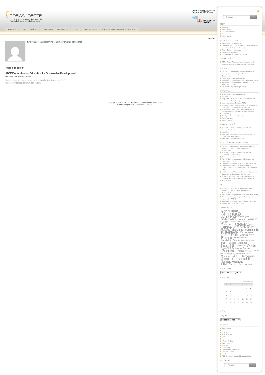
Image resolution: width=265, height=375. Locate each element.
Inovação (232, 243)
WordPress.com (227, 118)
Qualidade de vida (241, 253)
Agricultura (229, 211)
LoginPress (226, 343)
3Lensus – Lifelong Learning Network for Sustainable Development (236, 129)
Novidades (17, 83)
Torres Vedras (232, 261)
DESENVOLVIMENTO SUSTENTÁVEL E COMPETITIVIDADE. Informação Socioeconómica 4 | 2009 (240, 168)
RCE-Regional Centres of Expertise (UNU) (236, 356)
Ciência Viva (241, 222)
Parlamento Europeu (241, 248)
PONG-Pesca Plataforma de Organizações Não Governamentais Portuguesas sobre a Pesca (238, 63)
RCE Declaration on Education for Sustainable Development (41, 73)
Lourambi (242, 242)
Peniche (228, 250)
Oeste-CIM (226, 248)
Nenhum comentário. (32, 83)
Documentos (226, 328)
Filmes (224, 337)
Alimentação (231, 213)
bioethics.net (226, 96)
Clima (248, 222)
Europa (226, 238)
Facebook (226, 240)
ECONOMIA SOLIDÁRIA (230, 52)
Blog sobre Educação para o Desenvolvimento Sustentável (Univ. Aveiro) (238, 100)
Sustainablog (226, 114)
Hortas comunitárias (248, 240)
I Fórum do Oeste (228, 341)
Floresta (236, 240)
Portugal (228, 253)
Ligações (225, 332)
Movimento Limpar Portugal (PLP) (234, 87)
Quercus (225, 256)
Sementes (248, 256)
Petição (248, 251)
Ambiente (228, 216)
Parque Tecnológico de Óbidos (233, 203)
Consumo (227, 224)
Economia (246, 232)
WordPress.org (227, 36)
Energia (251, 235)
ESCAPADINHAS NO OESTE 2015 (234, 54)
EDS (223, 330)
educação (42, 80)
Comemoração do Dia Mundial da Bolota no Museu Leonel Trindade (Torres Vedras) (240, 47)
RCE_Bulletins (227, 334)
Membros (225, 354)
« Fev (222, 311)
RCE (63, 80)
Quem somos (226, 347)
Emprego (244, 235)
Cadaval (241, 219)
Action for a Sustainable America (233, 78)
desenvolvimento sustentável (25, 80)
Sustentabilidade (245, 259)
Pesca (240, 250)
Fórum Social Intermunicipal (231, 50)
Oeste (251, 246)
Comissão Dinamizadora (230, 349)
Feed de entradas (228, 32)
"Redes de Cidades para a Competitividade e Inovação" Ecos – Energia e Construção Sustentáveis (238, 74)
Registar (225, 27)
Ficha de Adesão (228, 352)
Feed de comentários (229, 34)
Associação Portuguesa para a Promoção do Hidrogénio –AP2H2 (238, 83)
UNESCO (229, 264)
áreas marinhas (246, 264)
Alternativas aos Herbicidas (231, 43)
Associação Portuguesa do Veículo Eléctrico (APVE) (240, 80)
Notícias (225, 345)
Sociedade (225, 259)
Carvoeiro (232, 222)
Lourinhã (227, 246)
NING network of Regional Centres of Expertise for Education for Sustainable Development (239, 106)
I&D (223, 243)
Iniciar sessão (227, 29)
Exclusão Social (240, 237)
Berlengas (243, 216)
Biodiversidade (228, 219)
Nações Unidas (53, 80)
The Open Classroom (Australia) (233, 116)
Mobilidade (240, 245)
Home (224, 339)
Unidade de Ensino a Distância (141, 104)
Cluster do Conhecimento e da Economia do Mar (239, 163)
